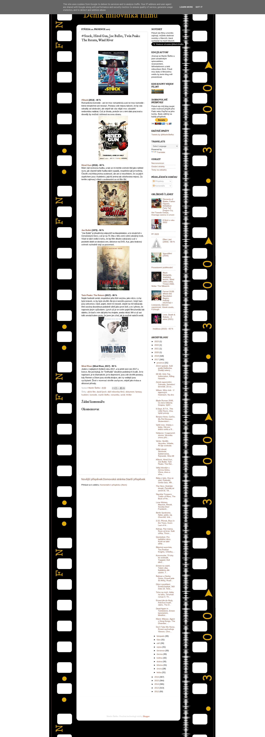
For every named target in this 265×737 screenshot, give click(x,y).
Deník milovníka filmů (120, 15)
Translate (161, 152)
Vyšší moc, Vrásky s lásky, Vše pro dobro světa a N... (165, 427)
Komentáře (160, 186)
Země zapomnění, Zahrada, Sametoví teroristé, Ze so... (165, 384)
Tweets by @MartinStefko (162, 135)
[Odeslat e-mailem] (113, 388)
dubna (160, 661)
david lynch (102, 392)
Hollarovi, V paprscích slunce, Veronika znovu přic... (165, 435)
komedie (93, 395)
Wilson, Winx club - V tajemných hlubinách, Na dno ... (165, 393)
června (160, 654)
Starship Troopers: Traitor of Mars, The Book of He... (165, 496)
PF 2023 (155, 234)
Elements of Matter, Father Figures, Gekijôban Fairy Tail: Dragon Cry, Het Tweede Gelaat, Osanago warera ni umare (163, 207)
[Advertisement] (113, 702)
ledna (159, 672)
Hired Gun (86, 165)
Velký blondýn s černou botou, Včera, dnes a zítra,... (163, 471)
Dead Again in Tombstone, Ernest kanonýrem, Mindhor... (165, 612)
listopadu (161, 636)
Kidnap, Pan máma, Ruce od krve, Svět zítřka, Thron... (165, 531)
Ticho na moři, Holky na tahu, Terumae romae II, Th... (165, 594)
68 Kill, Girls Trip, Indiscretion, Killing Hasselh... (165, 376)
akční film (91, 392)
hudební (85, 395)
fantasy (138, 392)
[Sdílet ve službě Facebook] (121, 388)
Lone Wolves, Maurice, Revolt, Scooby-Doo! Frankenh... (164, 505)
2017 (156, 360)
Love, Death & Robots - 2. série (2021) (169, 317)
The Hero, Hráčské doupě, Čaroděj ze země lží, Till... (165, 488)
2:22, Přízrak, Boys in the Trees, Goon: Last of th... (165, 523)
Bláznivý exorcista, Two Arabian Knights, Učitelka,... (165, 549)
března (160, 665)
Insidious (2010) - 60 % (163, 329)
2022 (156, 345)
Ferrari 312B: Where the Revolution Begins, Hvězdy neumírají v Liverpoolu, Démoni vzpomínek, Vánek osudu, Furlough (162, 300)
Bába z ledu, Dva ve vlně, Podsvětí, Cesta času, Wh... (164, 480)
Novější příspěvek (92, 479)
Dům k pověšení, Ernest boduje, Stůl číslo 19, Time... (165, 586)
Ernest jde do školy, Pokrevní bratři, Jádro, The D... (164, 602)
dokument (130, 392)
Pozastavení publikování (162, 267)
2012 (156, 691)
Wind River (86, 366)
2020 (156, 352)
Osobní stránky (158, 166)
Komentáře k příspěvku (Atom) (113, 485)
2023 (156, 341)
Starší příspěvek (135, 479)
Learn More (186, 7)
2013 (156, 688)
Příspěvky (159, 181)
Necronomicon (157, 163)
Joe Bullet (86, 230)
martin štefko (104, 395)
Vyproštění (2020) (167, 254)
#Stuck (84, 100)
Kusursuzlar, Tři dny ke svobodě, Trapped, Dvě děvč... (164, 558)
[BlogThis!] (116, 388)
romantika (115, 395)
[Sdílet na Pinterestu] (123, 388)
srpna (159, 647)
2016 (156, 677)
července (161, 651)
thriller (129, 395)
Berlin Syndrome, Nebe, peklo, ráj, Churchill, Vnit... (164, 515)
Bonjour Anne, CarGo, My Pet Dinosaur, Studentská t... (165, 419)
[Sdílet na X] (118, 388)
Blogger (146, 716)
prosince (161, 363)
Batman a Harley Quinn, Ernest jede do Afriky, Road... (165, 578)
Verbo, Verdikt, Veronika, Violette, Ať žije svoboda (165, 443)
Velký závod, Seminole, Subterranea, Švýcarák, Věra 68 (165, 452)
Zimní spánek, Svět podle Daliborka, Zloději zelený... (164, 368)
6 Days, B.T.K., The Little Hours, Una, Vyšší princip (164, 411)
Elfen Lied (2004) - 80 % (169, 240)
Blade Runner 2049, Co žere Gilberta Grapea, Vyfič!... (164, 403)
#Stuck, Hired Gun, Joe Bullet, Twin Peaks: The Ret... (164, 462)
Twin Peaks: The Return (92, 295)
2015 (156, 681)
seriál (122, 395)
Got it (199, 7)
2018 (156, 356)
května (160, 658)
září (159, 643)
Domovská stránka (114, 479)
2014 (156, 684)
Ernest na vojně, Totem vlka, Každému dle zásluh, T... (163, 569)
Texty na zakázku (159, 170)
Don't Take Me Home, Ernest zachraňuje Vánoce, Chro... (165, 629)
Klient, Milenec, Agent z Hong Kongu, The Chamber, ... (165, 621)
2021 (156, 349)
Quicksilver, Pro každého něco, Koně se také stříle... (163, 540)
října (159, 640)
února (159, 669)
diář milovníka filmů (116, 392)
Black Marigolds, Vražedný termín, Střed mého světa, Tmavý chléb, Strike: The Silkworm (162, 279)
